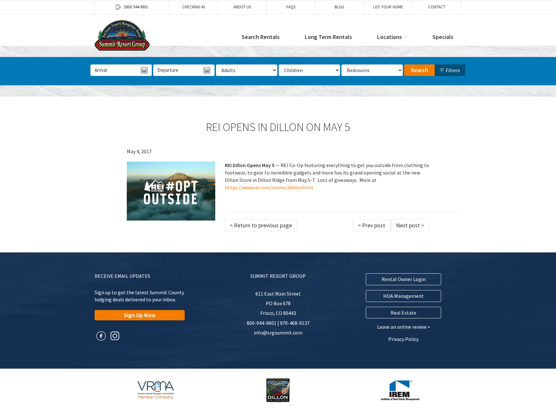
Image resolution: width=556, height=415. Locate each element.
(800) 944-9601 (136, 7)
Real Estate (403, 312)
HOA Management (403, 296)
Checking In (193, 7)
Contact (436, 7)
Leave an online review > (403, 327)
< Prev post (371, 225)
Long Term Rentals (328, 37)
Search (419, 70)
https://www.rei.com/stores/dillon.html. (269, 187)
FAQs (290, 7)
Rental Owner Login (404, 279)
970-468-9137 (295, 323)
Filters (452, 70)
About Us (242, 7)
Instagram (115, 336)
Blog (339, 7)
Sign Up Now (139, 315)
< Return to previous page (261, 225)
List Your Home (388, 7)
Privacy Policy (403, 339)
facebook (101, 336)
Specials (442, 37)
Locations (389, 37)
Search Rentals (261, 37)
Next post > (410, 225)
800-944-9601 (261, 323)
